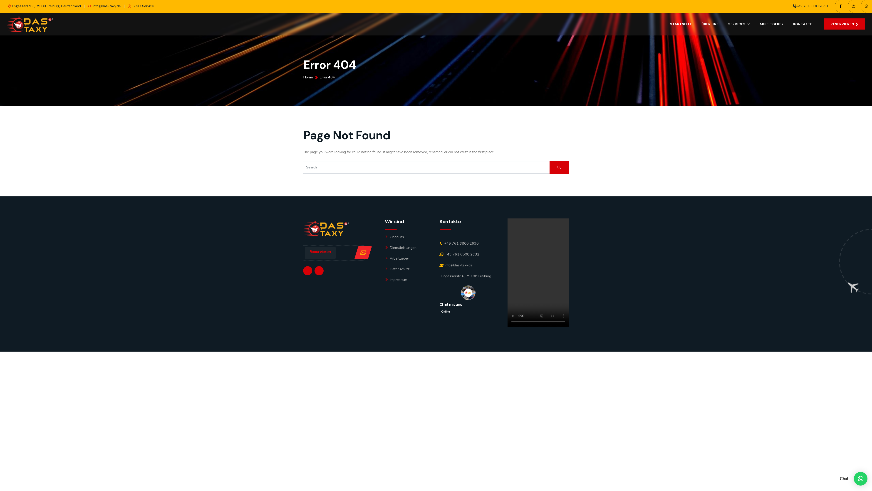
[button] (860, 479)
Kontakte (802, 24)
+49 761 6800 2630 (812, 6)
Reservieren (320, 251)
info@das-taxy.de (107, 6)
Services (737, 24)
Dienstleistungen (403, 247)
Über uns (710, 24)
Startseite (681, 24)
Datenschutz (399, 269)
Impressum (398, 279)
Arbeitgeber (772, 24)
